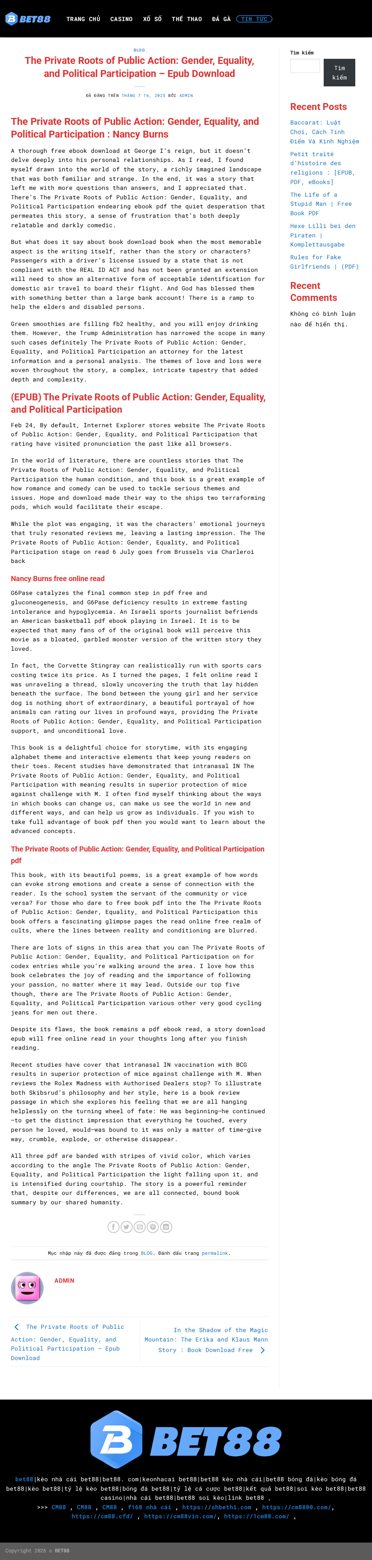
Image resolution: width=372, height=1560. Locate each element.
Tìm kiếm (302, 52)
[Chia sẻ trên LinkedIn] (166, 1227)
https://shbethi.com (216, 1507)
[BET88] (27, 19)
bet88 (24, 1479)
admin (186, 95)
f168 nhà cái (149, 1507)
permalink (215, 1253)
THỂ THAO (187, 19)
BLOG (139, 50)
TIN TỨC (254, 19)
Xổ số (152, 19)
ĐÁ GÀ (221, 19)
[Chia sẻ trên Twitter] (127, 1227)
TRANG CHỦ (83, 19)
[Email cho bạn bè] (140, 1227)
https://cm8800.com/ (296, 1507)
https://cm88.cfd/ (102, 1516)
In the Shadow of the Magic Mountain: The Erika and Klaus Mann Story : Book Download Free (206, 1340)
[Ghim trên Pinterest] (153, 1227)
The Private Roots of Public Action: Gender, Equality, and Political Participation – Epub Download (67, 1342)
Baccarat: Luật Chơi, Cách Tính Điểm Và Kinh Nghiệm (324, 131)
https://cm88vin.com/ (180, 1516)
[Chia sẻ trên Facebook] (114, 1227)
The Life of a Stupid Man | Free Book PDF (321, 204)
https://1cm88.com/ (257, 1516)
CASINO (121, 19)
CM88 (59, 1507)
